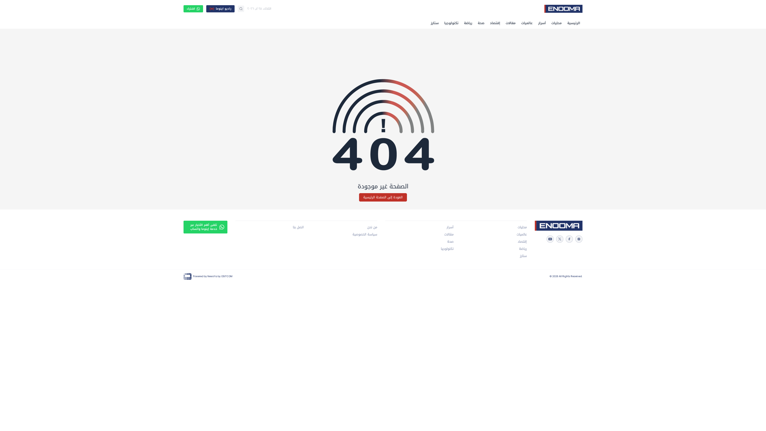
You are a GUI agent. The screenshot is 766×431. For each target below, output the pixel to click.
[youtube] (550, 239)
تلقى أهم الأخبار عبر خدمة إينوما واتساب (203, 227)
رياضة (468, 23)
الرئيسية (573, 23)
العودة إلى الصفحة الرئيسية (383, 197)
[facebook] (569, 239)
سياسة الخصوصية (364, 234)
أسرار (542, 23)
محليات (556, 23)
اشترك (191, 8)
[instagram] (578, 239)
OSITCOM (226, 276)
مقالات (511, 23)
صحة (481, 23)
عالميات (527, 23)
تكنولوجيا (451, 23)
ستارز (435, 23)
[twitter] (559, 239)
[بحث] (241, 9)
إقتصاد (495, 23)
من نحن (372, 227)
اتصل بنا (298, 227)
